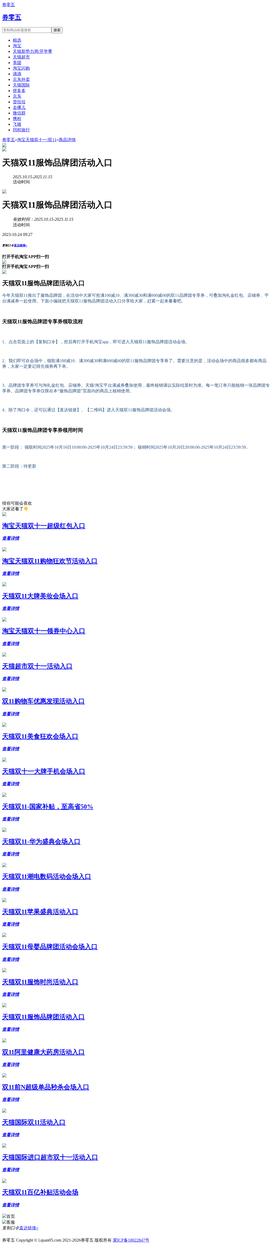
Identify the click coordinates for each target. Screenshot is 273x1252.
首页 (10, 1216)
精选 (17, 40)
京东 (17, 96)
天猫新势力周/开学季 (32, 51)
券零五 (8, 4)
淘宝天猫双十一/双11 (37, 139)
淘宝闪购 (21, 68)
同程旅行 (21, 130)
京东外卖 (21, 79)
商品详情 (67, 139)
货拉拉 (19, 102)
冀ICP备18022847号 (131, 1240)
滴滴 (17, 74)
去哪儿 (19, 107)
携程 (17, 118)
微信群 (19, 113)
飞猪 (17, 124)
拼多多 (19, 90)
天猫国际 (21, 85)
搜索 (57, 30)
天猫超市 (21, 57)
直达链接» (20, 245)
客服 (10, 1222)
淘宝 (17, 46)
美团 (17, 62)
